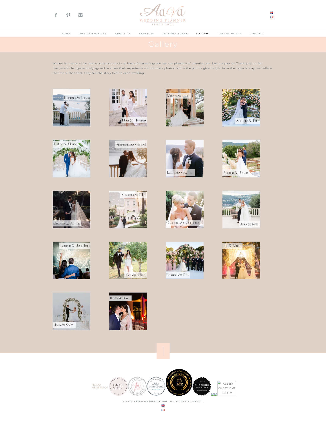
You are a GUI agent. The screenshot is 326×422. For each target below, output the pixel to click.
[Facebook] (56, 16)
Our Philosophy (93, 33)
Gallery (203, 33)
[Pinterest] (68, 16)
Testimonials (230, 33)
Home (66, 33)
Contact (257, 33)
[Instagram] (80, 16)
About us (123, 33)
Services (146, 33)
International (175, 33)
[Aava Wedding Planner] (163, 27)
